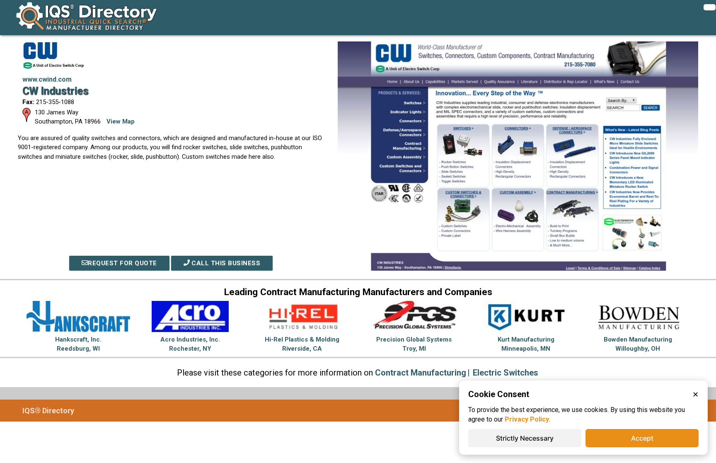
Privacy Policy (527, 419)
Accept (642, 438)
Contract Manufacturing (420, 373)
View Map (120, 121)
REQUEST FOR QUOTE (122, 263)
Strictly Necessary (525, 438)
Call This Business (225, 263)
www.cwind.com (47, 79)
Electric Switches (505, 373)
